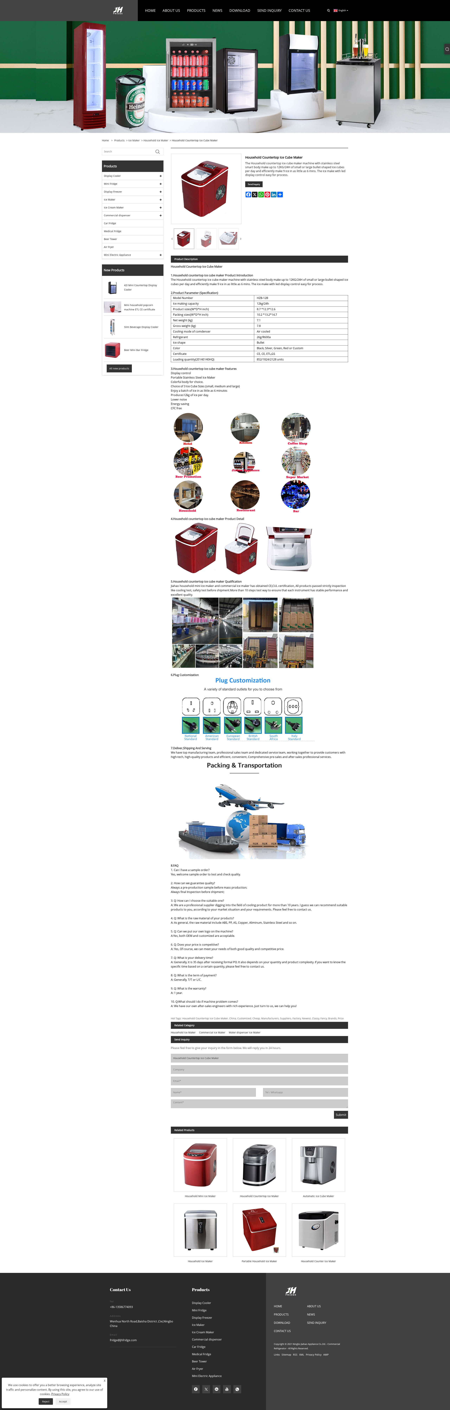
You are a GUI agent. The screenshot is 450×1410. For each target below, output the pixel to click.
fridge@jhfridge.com (123, 1340)
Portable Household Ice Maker (259, 1261)
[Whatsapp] (237, 1389)
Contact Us (282, 1331)
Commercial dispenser (117, 215)
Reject (45, 1401)
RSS (295, 1354)
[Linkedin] (216, 1389)
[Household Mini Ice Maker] (200, 1163)
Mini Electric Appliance (117, 255)
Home (278, 1306)
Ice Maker (134, 140)
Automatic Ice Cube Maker (318, 1196)
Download (282, 1323)
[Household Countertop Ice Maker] (259, 1163)
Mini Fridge (110, 183)
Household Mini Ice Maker (200, 1196)
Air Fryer (109, 247)
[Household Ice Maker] (200, 1229)
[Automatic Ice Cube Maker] (318, 1163)
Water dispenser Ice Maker (245, 1032)
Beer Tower (110, 239)
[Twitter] (206, 1389)
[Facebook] (196, 1389)
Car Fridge (110, 223)
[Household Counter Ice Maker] (318, 1229)
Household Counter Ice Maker (318, 1261)
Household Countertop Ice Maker (259, 1196)
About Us (314, 1306)
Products (119, 140)
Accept (63, 1401)
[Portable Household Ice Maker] (259, 1229)
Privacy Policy (314, 1354)
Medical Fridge (112, 231)
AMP (326, 1354)
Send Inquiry (254, 184)
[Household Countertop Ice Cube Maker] (184, 238)
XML (301, 1354)
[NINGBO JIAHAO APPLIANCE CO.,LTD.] (118, 10)
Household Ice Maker (155, 140)
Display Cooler (112, 176)
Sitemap (286, 1354)
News (311, 1314)
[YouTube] (227, 1389)
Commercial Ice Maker (212, 1032)
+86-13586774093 (121, 1307)
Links (277, 1354)
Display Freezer (113, 191)
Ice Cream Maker (114, 207)
